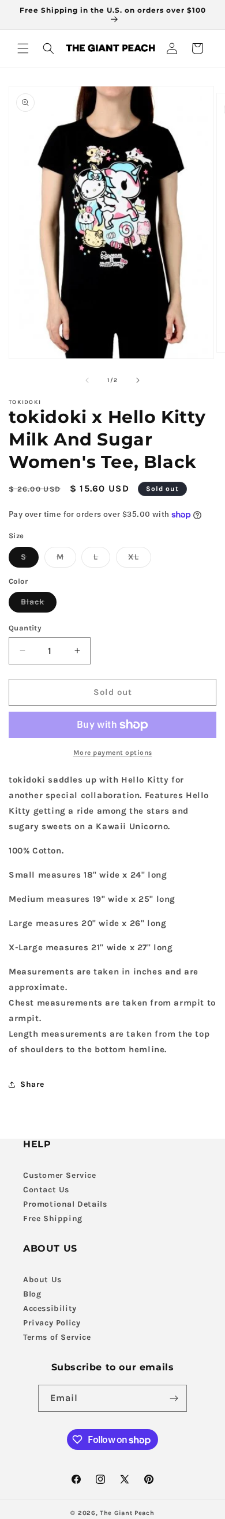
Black (39, 604)
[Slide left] (87, 380)
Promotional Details (65, 1204)
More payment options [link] (112, 753)
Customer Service (59, 1175)
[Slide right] (138, 380)
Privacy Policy (51, 1323)
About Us (42, 1279)
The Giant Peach (127, 1513)
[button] (23, 48)
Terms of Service (57, 1337)
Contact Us (46, 1190)
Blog (32, 1294)
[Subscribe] (173, 1398)
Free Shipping (52, 1218)
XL (139, 559)
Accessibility (50, 1308)
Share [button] (32, 1084)
